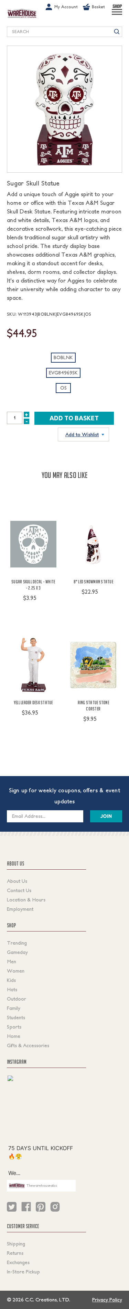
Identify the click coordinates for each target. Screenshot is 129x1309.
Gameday (17, 952)
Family (13, 1008)
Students (16, 1017)
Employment (20, 909)
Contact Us (19, 890)
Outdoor (16, 999)
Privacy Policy (107, 1299)
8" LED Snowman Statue (93, 581)
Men (11, 961)
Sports (14, 1027)
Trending (17, 943)
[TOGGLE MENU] (117, 15)
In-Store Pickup (23, 1271)
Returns (15, 1253)
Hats (12, 989)
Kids (11, 980)
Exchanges (18, 1262)
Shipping (16, 1243)
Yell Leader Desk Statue (33, 702)
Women (15, 971)
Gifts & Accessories (28, 1045)
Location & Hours (26, 899)
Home (13, 1036)
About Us (17, 881)
